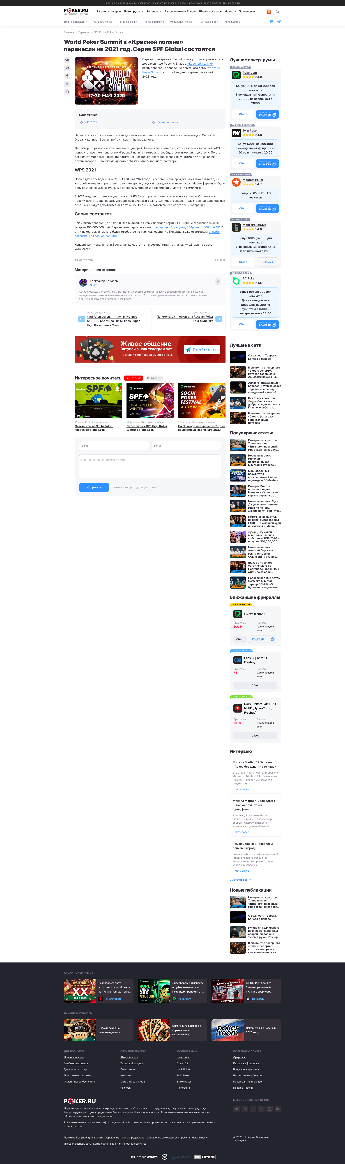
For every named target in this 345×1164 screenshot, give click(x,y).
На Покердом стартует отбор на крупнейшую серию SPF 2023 (201, 427)
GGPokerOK (212, 227)
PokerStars (183, 1087)
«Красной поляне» (200, 63)
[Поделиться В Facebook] (67, 76)
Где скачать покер (75, 1069)
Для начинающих (74, 21)
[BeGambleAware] (144, 1157)
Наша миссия (200, 1137)
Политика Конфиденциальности (83, 1137)
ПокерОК (258, 998)
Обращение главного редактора (124, 1137)
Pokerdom (250, 72)
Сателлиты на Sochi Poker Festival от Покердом (94, 427)
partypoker (161, 227)
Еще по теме (133, 377)
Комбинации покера (76, 1063)
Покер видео (128, 1069)
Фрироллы (239, 1057)
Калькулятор (232, 21)
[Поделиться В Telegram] (67, 68)
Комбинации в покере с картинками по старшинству (186, 1030)
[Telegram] (245, 1109)
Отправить (94, 487)
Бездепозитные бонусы (247, 1075)
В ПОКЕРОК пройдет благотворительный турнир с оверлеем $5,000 (259, 987)
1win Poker (250, 130)
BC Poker (249, 278)
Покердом (177, 227)
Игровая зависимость (77, 1143)
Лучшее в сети (210, 21)
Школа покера (209, 11)
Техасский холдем (131, 1063)
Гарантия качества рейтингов (128, 1143)
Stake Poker (184, 1081)
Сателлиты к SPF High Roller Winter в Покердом (146, 427)
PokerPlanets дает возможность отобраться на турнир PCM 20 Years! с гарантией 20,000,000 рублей (114, 987)
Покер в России (243, 1087)
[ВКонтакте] (236, 1109)
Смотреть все (238, 879)
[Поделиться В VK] (67, 60)
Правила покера (74, 1057)
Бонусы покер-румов (246, 1069)
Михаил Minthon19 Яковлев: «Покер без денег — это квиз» (254, 764)
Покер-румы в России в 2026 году (261, 1030)
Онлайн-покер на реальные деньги (109, 1030)
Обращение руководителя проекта (168, 1137)
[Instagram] (269, 1109)
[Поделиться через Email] (67, 92)
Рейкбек (125, 1087)
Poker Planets (113, 998)
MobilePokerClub (254, 225)
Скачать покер (103, 21)
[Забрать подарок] (269, 11)
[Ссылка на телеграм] (279, 22)
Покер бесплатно (154, 21)
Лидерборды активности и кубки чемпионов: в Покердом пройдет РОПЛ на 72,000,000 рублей (188, 987)
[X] (261, 1109)
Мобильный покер (181, 21)
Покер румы (132, 11)
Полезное (245, 11)
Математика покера (132, 1081)
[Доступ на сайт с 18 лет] (164, 1157)
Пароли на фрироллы (246, 1063)
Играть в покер (107, 11)
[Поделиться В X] (67, 84)
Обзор (243, 114)
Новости (230, 11)
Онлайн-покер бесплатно (79, 1081)
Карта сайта (100, 1143)
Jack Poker (183, 1069)
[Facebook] (253, 1109)
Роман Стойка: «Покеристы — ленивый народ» (254, 846)
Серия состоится (167, 122)
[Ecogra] (181, 1157)
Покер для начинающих (248, 1081)
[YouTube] (278, 1109)
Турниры (152, 11)
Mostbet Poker (253, 180)
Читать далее (241, 789)
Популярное (154, 377)
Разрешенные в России (181, 11)
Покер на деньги (128, 21)
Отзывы (268, 261)
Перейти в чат (204, 349)
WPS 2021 (91, 122)
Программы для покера (79, 1075)
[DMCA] (205, 1157)
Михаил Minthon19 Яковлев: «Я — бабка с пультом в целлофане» (255, 805)
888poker (193, 227)
